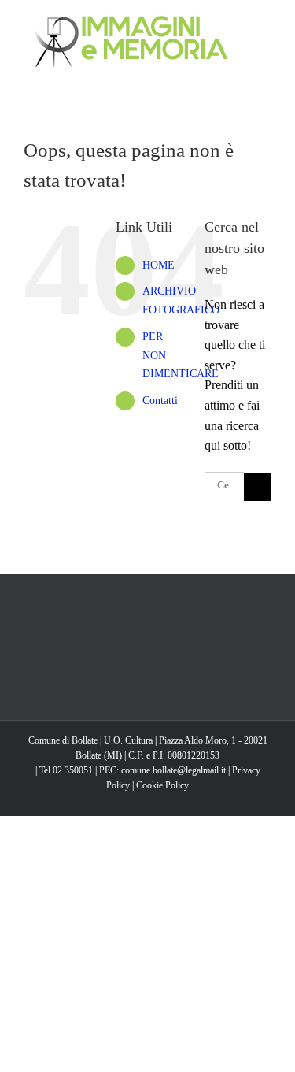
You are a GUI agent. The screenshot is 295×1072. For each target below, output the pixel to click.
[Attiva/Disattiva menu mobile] (265, 24)
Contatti (160, 400)
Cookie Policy (162, 785)
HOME (158, 265)
